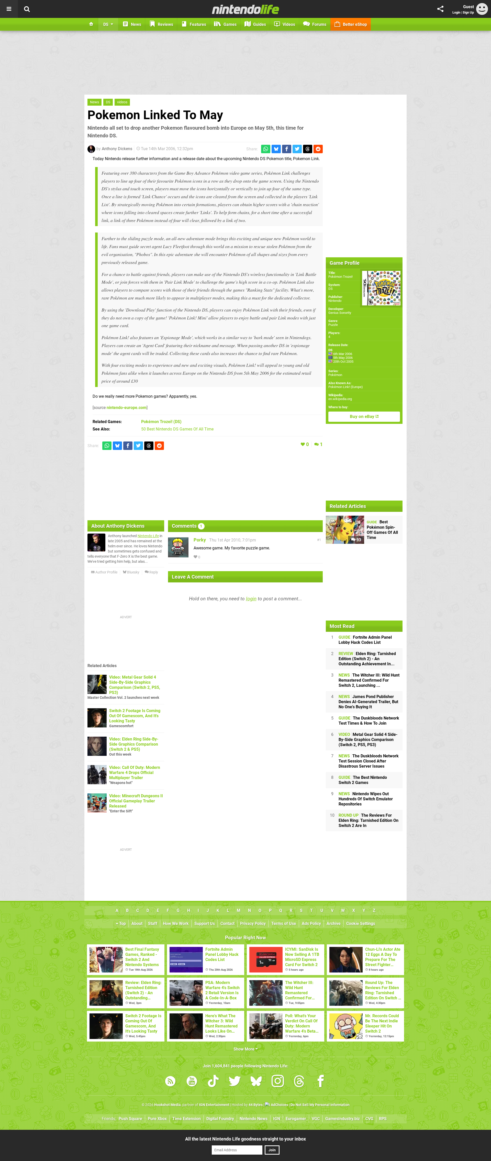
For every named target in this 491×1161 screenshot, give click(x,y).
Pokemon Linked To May (155, 115)
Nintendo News (253, 1118)
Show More (244, 1049)
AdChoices (279, 1105)
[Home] (91, 24)
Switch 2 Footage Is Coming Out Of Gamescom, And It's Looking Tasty (134, 715)
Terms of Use (283, 923)
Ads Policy (311, 923)
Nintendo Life (148, 536)
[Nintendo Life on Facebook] (320, 1082)
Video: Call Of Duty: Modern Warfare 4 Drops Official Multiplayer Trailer (134, 772)
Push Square (130, 1118)
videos (122, 102)
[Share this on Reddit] (318, 149)
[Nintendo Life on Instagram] (277, 1082)
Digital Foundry (220, 1118)
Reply (153, 572)
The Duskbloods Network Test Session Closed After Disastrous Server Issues (369, 761)
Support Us (204, 923)
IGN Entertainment (214, 1105)
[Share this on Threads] (307, 149)
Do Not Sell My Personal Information (320, 1105)
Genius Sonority (339, 313)
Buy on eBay (362, 416)
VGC (316, 1118)
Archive (334, 923)
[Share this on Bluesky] (276, 149)
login (251, 599)
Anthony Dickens (117, 148)
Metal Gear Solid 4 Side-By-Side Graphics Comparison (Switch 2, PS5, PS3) (368, 739)
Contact (227, 923)
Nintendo (334, 301)
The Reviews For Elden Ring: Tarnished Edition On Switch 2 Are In (368, 820)
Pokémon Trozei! (340, 277)
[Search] (27, 9)
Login (456, 12)
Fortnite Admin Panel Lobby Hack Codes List (365, 640)
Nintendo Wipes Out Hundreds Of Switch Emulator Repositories (366, 798)
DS (108, 102)
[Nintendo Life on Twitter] (234, 1082)
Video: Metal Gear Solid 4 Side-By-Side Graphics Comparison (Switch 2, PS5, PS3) (134, 685)
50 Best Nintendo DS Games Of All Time (177, 429)
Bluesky (132, 572)
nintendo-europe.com (127, 407)
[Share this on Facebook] (286, 149)
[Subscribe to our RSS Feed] (170, 1082)
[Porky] (178, 555)
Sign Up (468, 12)
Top (122, 923)
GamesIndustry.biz (342, 1118)
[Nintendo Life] (246, 9)
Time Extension (186, 1118)
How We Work (176, 923)
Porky (200, 540)
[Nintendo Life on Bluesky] (256, 1082)
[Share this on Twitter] (297, 149)
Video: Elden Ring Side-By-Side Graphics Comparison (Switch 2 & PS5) (133, 744)
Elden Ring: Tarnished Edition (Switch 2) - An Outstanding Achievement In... (367, 658)
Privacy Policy (253, 923)
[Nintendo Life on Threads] (299, 1082)
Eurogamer (296, 1118)
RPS (383, 1118)
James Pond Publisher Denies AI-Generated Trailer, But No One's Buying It (368, 701)
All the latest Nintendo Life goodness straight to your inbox (245, 1139)
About (136, 923)
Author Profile (106, 572)
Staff (152, 923)
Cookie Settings (360, 923)
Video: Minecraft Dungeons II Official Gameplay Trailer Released (136, 801)
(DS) (161, 421)
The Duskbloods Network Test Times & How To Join (369, 721)
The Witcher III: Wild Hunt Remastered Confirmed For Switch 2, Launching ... (369, 680)
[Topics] (9, 9)
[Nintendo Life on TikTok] (213, 1082)
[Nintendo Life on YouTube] (191, 1082)
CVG (369, 1118)
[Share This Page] (440, 9)
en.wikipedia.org (340, 399)
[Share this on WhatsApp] (265, 149)
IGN (276, 1118)
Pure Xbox (157, 1118)
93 (358, 539)
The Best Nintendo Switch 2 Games (363, 780)
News (94, 102)
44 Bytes (256, 1105)
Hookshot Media (167, 1105)
